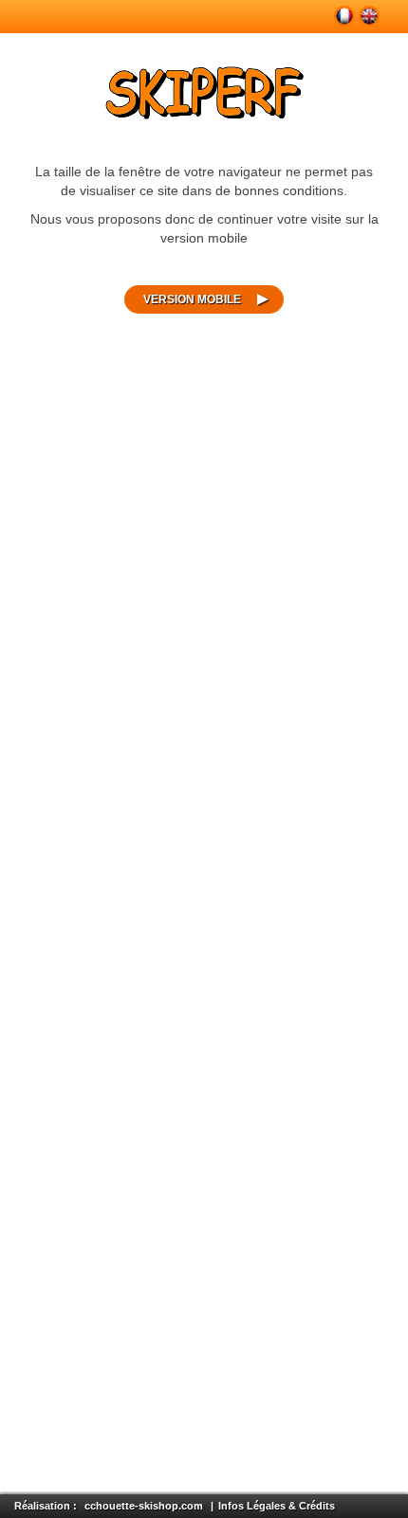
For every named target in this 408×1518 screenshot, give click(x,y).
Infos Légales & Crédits (276, 1505)
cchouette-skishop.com (143, 1505)
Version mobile (192, 299)
